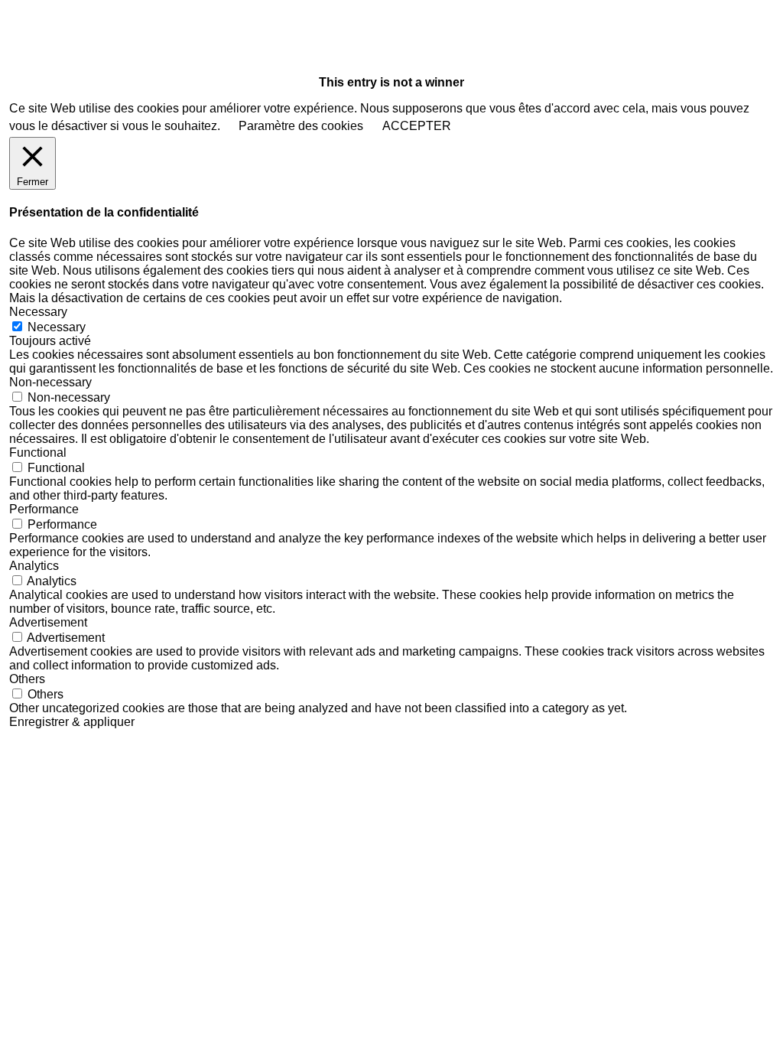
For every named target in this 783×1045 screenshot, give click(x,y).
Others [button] (27, 678)
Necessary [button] (38, 311)
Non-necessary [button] (50, 382)
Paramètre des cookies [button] (301, 125)
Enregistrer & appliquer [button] (72, 721)
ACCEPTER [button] (416, 125)
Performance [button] (44, 509)
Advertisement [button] (48, 622)
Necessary (57, 327)
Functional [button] (38, 452)
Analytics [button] (34, 565)
